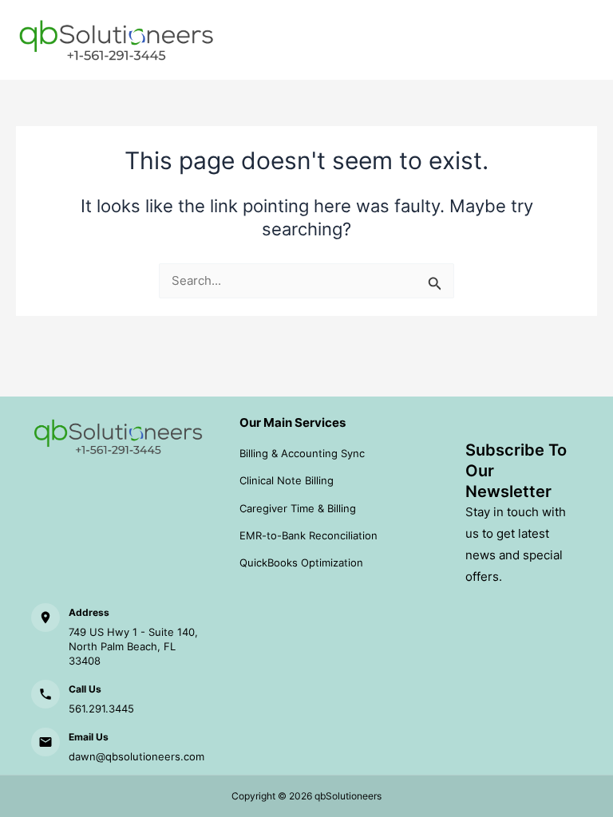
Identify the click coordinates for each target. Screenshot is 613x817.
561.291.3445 (101, 708)
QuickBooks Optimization (301, 562)
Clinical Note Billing (286, 480)
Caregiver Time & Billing (297, 508)
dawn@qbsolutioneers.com (136, 756)
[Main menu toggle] (580, 40)
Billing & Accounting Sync (302, 453)
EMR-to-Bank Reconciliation (308, 535)
